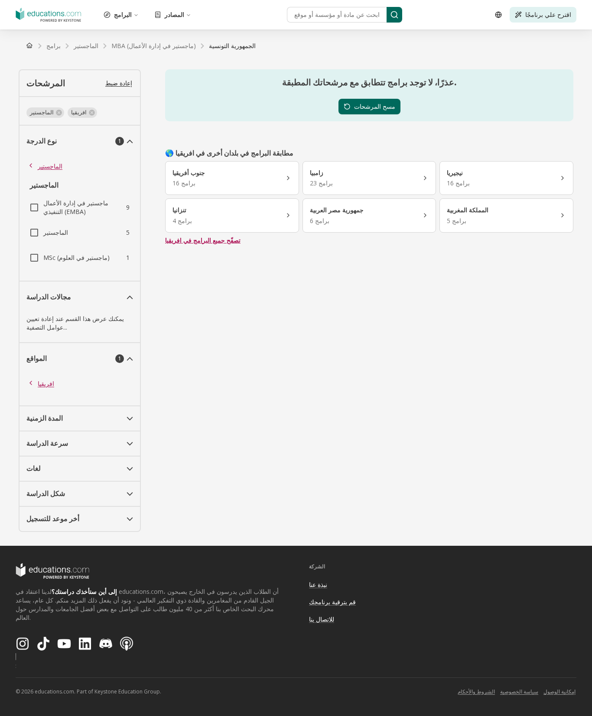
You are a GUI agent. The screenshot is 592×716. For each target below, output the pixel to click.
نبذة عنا (318, 584)
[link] (232, 46)
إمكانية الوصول (559, 691)
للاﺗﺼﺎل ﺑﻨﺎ (321, 619)
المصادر (174, 14)
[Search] (394, 15)
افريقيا (46, 383)
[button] (45, 112)
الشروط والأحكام (476, 691)
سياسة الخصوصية (519, 691)
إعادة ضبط (118, 83)
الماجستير (50, 166)
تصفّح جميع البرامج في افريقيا (203, 240)
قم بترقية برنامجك (332, 602)
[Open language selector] (498, 15)
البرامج (123, 14)
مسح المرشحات (374, 106)
